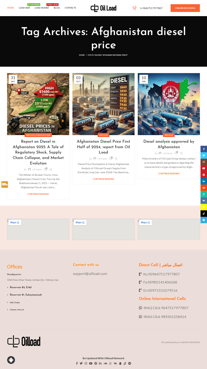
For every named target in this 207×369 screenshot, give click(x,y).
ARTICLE (30, 135)
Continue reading (38, 194)
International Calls (168, 299)
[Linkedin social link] (100, 363)
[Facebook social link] (77, 363)
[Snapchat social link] (120, 363)
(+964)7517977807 (151, 8)
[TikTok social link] (125, 363)
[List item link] (103, 273)
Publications (43, 135)
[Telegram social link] (129, 363)
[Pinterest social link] (95, 363)
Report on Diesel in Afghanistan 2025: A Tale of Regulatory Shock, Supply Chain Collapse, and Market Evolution (38, 152)
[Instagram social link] (86, 363)
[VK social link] (115, 363)
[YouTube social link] (90, 363)
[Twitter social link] (81, 363)
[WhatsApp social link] (110, 363)
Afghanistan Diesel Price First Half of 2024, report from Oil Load (103, 147)
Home (82, 55)
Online (145, 299)
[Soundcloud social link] (105, 363)
